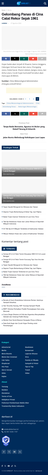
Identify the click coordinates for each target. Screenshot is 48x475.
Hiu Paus (5, 367)
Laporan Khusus (31, 354)
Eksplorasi (6, 363)
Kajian (4, 376)
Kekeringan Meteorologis (27, 107)
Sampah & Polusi (31, 363)
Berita (9, 10)
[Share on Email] (33, 58)
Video (27, 373)
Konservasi (29, 350)
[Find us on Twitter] (9, 452)
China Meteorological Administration (20, 103)
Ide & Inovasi (7, 370)
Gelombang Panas (9, 107)
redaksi (4, 23)
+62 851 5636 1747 (10, 432)
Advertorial (6, 347)
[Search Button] (45, 3)
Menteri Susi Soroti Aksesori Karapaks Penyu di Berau (22, 320)
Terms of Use (7, 396)
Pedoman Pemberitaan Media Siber (15, 403)
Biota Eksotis (7, 354)
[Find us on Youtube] (14, 452)
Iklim (4, 373)
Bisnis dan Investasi (9, 357)
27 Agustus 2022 (16, 23)
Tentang (5, 386)
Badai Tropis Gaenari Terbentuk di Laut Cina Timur (21, 217)
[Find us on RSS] (20, 452)
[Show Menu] (3, 3)
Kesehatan (29, 347)
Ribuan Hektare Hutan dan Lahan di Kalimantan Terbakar (23, 234)
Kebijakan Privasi (8, 399)
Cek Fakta (5, 360)
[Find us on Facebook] (4, 452)
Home (3, 10)
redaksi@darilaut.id (10, 429)
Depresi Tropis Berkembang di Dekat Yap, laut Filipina (22, 212)
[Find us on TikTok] (12, 466)
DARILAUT (10, 471)
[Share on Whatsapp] (24, 58)
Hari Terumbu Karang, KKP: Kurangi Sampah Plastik (21, 306)
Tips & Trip (29, 367)
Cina (37, 103)
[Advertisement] (24, 90)
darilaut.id (38, 471)
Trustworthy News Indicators (13, 406)
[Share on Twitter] (15, 58)
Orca (27, 357)
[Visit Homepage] (23, 3)
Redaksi (5, 390)
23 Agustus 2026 (9, 174)
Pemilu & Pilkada (31, 360)
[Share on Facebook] (6, 58)
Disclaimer (6, 393)
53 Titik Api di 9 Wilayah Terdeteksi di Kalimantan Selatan (23, 229)
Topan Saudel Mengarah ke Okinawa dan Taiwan (20, 207)
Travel (27, 370)
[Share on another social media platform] (42, 58)
